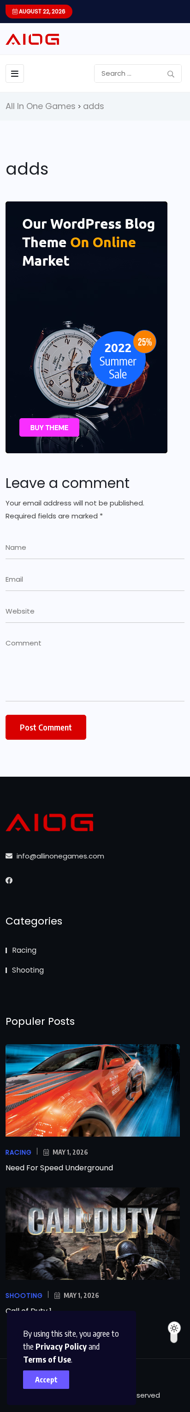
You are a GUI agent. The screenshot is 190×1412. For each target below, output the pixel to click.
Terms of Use (47, 1359)
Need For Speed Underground (59, 1167)
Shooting (28, 970)
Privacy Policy (61, 1346)
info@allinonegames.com (59, 856)
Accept (46, 1379)
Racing (24, 950)
